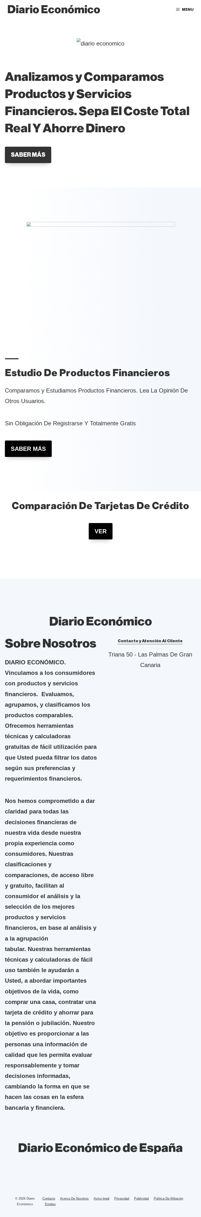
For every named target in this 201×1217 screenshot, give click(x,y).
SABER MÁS (28, 155)
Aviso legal (101, 1198)
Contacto (48, 1198)
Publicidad (141, 1198)
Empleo (50, 1204)
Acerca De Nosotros (74, 1198)
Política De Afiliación (168, 1198)
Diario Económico (53, 9)
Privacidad (121, 1198)
